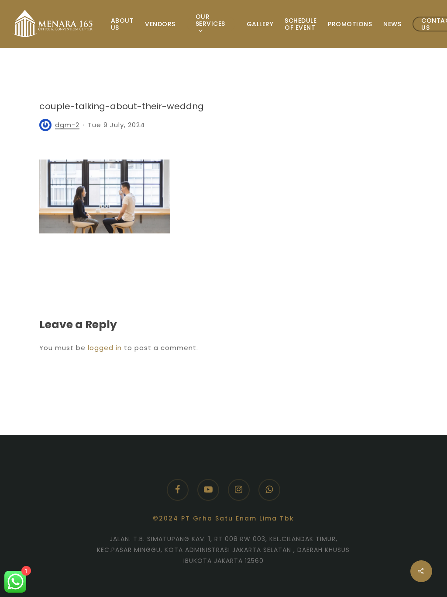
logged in (105, 347)
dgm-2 (67, 124)
